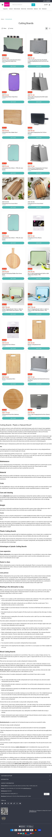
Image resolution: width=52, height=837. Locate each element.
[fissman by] (33, 833)
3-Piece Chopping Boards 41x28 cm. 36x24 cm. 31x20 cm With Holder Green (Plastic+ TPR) (12, 309)
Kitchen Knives (30, 8)
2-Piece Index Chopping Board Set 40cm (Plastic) (39, 414)
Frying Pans (5, 8)
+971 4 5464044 (46, 1)
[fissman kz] (23, 833)
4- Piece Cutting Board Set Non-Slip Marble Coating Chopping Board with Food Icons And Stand (38, 61)
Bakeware (36, 8)
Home (2, 19)
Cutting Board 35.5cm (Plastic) (35, 237)
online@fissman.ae (27, 788)
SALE (40, 8)
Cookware (11, 8)
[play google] (30, 826)
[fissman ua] (21, 833)
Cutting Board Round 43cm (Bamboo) (10, 414)
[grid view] (46, 28)
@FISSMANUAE (32, 811)
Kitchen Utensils (17, 8)
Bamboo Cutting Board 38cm (8, 379)
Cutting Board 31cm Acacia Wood (35, 203)
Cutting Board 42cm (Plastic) (8, 344)
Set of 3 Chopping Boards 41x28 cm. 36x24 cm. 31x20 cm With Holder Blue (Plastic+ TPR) (38, 309)
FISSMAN (4, 62)
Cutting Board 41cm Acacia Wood (9, 203)
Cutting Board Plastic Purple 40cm (10, 96)
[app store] (22, 826)
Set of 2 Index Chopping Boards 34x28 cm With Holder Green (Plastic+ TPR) (38, 274)
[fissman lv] (18, 833)
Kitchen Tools (23, 8)
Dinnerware (44, 8)
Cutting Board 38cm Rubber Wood (9, 132)
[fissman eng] (31, 833)
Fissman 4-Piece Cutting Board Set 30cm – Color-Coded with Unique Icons (11, 60)
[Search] (33, 4)
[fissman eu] (28, 833)
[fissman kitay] (26, 833)
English (46, 794)
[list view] (49, 28)
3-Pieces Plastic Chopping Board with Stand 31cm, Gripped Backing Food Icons (37, 168)
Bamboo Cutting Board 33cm (34, 344)
